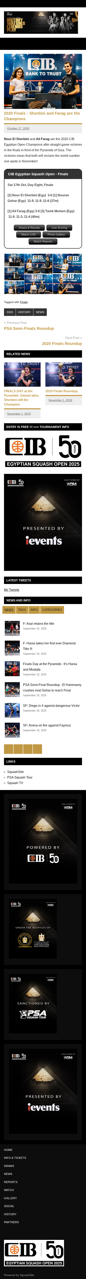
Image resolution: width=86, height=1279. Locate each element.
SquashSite (15, 772)
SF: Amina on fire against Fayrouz (47, 725)
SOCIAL (9, 1206)
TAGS (22, 609)
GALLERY (10, 1198)
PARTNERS (11, 1222)
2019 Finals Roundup (61, 391)
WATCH (9, 1190)
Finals (24, 302)
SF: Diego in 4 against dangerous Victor (51, 705)
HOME (8, 1149)
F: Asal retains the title (38, 623)
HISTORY (24, 312)
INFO (34, 609)
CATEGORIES (52, 609)
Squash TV (15, 783)
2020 (10, 312)
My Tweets (11, 590)
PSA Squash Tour (19, 777)
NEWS (40, 312)
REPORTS (10, 1182)
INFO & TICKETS (15, 1157)
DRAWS (9, 1166)
